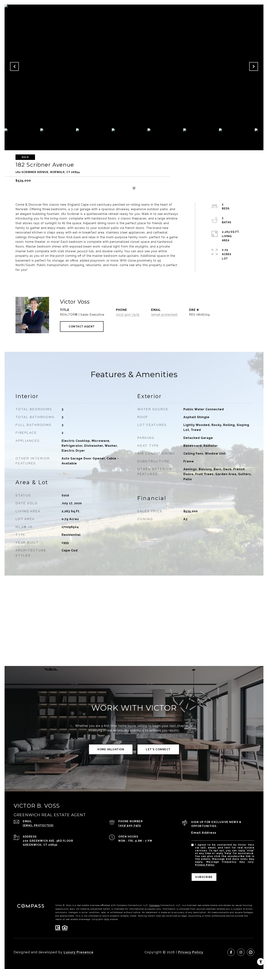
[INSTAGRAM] (240, 952)
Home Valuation (110, 749)
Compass (154, 905)
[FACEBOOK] (231, 952)
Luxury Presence (79, 952)
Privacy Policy (204, 865)
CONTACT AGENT (82, 326)
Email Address (203, 832)
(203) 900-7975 (127, 314)
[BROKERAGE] (250, 952)
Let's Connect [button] (158, 749)
